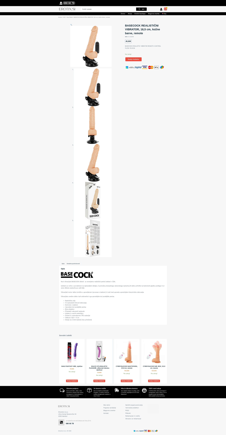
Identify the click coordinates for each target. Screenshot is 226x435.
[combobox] (108, 9)
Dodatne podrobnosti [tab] (73, 263)
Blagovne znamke (153, 13)
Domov (123, 13)
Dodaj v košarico (133, 59)
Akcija (130, 13)
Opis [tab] (63, 263)
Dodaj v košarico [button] (72, 381)
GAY (64, 17)
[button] (71, 25)
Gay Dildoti (70, 17)
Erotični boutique (140, 13)
